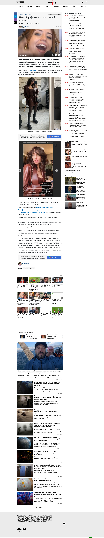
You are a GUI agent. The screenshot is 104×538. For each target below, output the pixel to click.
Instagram (33, 70)
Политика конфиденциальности (24, 524)
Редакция (40, 524)
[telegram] (15, 16)
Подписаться (55, 136)
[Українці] (52, 2)
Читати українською (54, 14)
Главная (20, 6)
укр (18, 2)
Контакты (46, 524)
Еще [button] (82, 6)
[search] (86, 2)
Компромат (29, 6)
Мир (74, 6)
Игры (47, 6)
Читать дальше (40, 507)
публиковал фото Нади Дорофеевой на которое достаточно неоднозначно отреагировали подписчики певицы (37, 210)
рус (22, 2)
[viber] (15, 19)
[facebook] (15, 13)
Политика (56, 6)
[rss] (82, 2)
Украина (65, 6)
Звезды (38, 6)
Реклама (35, 524)
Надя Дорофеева (29, 268)
